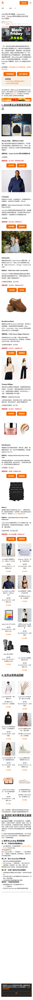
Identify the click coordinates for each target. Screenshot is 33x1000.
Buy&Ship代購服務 (17, 514)
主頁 (3, 8)
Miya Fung (8, 22)
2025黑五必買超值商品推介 (16, 81)
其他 (10, 8)
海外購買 (8, 571)
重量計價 (13, 94)
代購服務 (15, 92)
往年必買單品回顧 (12, 83)
